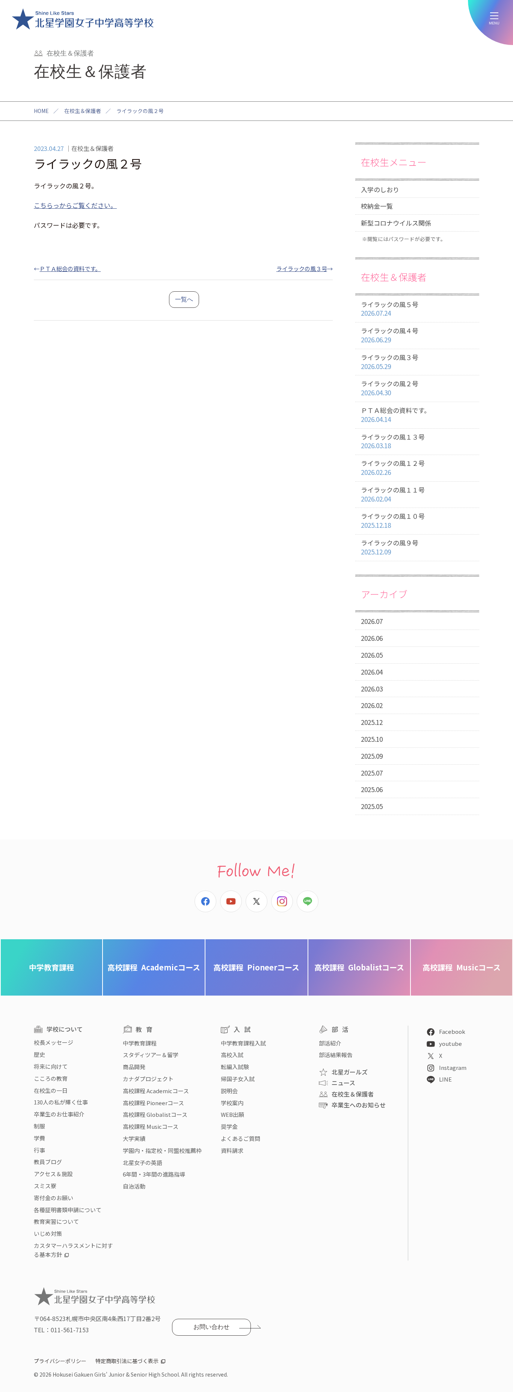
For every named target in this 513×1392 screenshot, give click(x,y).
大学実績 (134, 1138)
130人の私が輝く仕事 (61, 1102)
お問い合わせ (211, 1326)
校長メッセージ (53, 1042)
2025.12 (372, 722)
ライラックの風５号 (389, 309)
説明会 (229, 1091)
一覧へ (184, 299)
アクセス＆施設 (53, 1174)
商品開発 (134, 1067)
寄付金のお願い (53, 1198)
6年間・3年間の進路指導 (154, 1174)
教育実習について (56, 1221)
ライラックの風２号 (389, 388)
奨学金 (229, 1126)
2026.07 (372, 621)
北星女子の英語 (142, 1162)
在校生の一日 (51, 1090)
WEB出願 (232, 1114)
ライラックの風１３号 (393, 441)
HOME (41, 110)
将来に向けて (51, 1066)
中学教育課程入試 (243, 1043)
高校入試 (232, 1055)
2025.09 (372, 756)
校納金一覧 (377, 206)
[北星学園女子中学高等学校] (82, 19)
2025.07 (372, 772)
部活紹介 (330, 1043)
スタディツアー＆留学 (150, 1055)
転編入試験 (235, 1067)
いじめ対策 (48, 1233)
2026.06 (372, 638)
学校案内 (232, 1103)
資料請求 (232, 1150)
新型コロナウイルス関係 (396, 222)
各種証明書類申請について (67, 1210)
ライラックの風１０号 (393, 520)
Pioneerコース (256, 967)
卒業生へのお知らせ (359, 1104)
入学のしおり (380, 189)
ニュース (343, 1082)
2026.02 (372, 705)
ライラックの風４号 (389, 335)
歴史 (39, 1054)
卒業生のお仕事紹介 (59, 1114)
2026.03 (372, 688)
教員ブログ (48, 1162)
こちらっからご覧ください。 (75, 205)
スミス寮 (45, 1186)
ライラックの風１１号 (393, 494)
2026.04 (372, 671)
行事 (39, 1150)
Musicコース (461, 967)
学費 (39, 1138)
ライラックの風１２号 (393, 467)
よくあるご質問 (240, 1138)
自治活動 (134, 1186)
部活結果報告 (336, 1055)
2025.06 (372, 789)
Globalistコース (359, 967)
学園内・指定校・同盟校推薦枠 (162, 1150)
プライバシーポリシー (60, 1361)
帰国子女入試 (238, 1079)
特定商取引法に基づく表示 (126, 1361)
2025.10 (372, 739)
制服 (39, 1126)
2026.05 (372, 655)
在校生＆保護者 (82, 110)
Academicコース (153, 967)
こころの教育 (51, 1078)
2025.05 (372, 806)
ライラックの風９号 (389, 547)
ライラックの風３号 (301, 268)
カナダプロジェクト (148, 1079)
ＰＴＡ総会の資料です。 (70, 268)
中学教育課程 (51, 967)
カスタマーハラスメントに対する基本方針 (73, 1249)
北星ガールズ (350, 1071)
